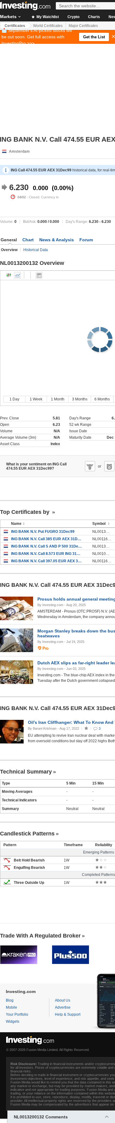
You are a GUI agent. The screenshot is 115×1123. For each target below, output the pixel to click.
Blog (9, 1000)
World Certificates (48, 26)
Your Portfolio (17, 1014)
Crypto (73, 17)
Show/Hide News (39, 275)
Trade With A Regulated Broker (40, 936)
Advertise (63, 1007)
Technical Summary (26, 772)
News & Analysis (56, 239)
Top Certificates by (25, 512)
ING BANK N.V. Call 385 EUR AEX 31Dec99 (47, 539)
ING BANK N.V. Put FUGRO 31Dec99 (43, 531)
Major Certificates (83, 26)
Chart (28, 239)
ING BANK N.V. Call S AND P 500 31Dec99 (47, 546)
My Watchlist (47, 17)
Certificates (15, 26)
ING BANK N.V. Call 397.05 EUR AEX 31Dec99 (47, 561)
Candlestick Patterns (27, 834)
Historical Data (35, 250)
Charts (94, 17)
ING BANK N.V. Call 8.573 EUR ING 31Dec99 (47, 554)
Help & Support (67, 1014)
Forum (86, 239)
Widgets (12, 1021)
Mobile (11, 1007)
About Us (62, 1000)
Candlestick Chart (9, 275)
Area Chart (17, 275)
